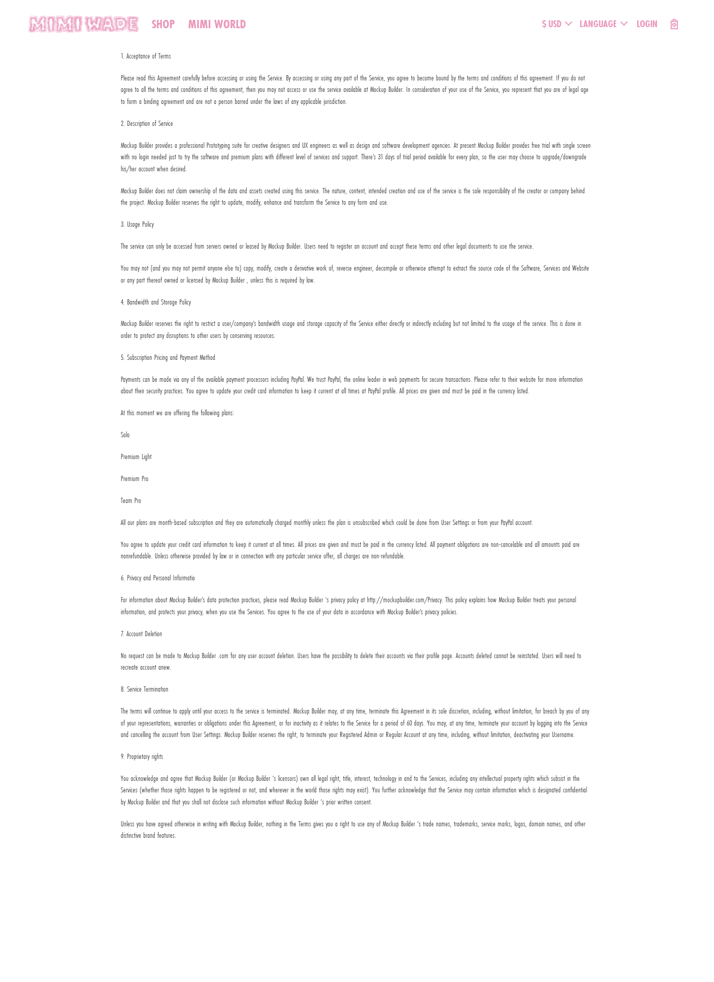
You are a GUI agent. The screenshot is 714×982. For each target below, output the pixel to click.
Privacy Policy (141, 910)
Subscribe (39, 910)
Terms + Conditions (87, 910)
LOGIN (647, 23)
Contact (180, 910)
